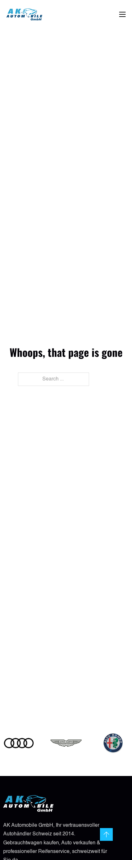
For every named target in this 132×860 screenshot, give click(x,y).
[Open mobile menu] (122, 14)
